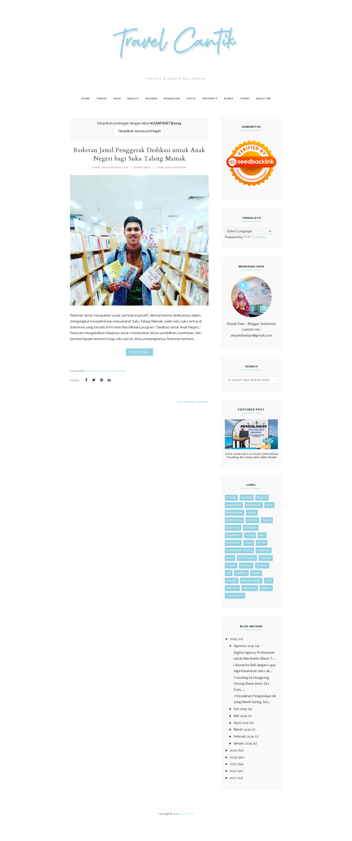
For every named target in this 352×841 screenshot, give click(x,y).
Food (248, 543)
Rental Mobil (251, 580)
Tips (269, 580)
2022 (233, 771)
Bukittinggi (247, 558)
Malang (232, 580)
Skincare (250, 527)
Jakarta (241, 573)
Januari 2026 (243, 744)
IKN (229, 573)
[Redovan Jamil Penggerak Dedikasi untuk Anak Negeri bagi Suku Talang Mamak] (139, 305)
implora (232, 588)
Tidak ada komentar (171, 167)
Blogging (233, 543)
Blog (230, 558)
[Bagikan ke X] (94, 380)
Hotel (261, 543)
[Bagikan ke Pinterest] (101, 380)
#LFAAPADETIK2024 (101, 371)
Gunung (262, 565)
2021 (233, 778)
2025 (233, 750)
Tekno (266, 520)
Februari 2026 (244, 737)
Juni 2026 (240, 709)
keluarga (249, 588)
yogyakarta (235, 595)
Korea (256, 573)
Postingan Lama (191, 401)
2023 (233, 764)
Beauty (262, 497)
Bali (262, 535)
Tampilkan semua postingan (139, 131)
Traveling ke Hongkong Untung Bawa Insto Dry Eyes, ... (251, 684)
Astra (121, 371)
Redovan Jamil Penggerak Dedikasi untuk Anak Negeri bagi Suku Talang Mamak (139, 154)
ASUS (269, 505)
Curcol (252, 520)
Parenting (253, 505)
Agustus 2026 (244, 646)
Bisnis (252, 512)
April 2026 (241, 723)
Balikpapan (235, 512)
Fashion (246, 565)
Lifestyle (233, 527)
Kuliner (246, 497)
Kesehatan (234, 505)
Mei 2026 (240, 716)
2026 (233, 639)
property (234, 535)
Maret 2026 (242, 730)
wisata (266, 588)
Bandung (263, 550)
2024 (233, 757)
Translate (258, 237)
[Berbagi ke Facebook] (86, 380)
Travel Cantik (186, 814)
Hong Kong (234, 520)
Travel (231, 497)
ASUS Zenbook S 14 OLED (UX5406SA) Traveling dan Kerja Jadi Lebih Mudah (251, 455)
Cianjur (265, 558)
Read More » (139, 352)
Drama (231, 565)
